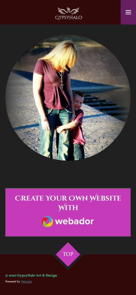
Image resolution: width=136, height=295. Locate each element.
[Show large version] (68, 98)
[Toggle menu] (128, 12)
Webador (26, 282)
